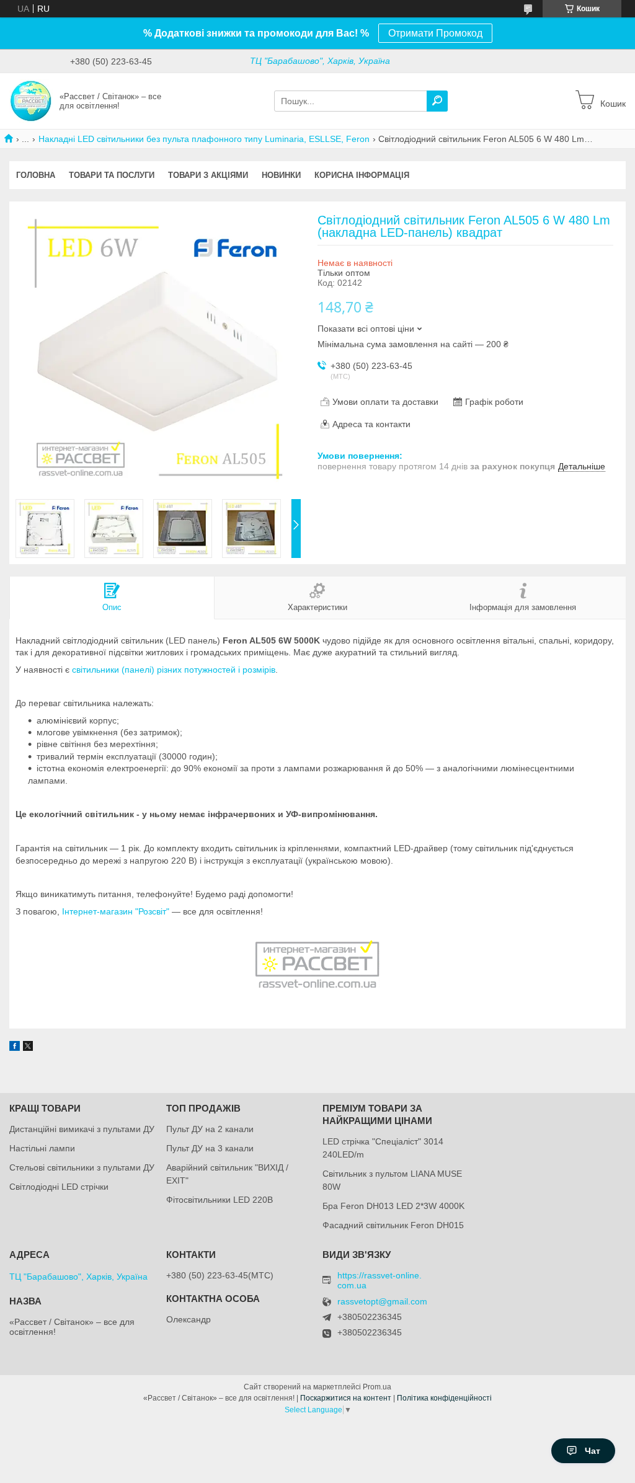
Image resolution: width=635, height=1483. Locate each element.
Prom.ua (377, 1387)
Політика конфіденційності (444, 1398)
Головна (35, 175)
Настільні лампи (42, 1148)
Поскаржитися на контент (345, 1398)
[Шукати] (437, 101)
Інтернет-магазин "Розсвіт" (115, 911)
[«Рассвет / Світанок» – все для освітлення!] (31, 100)
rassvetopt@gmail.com (382, 1301)
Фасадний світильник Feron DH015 (393, 1225)
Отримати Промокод (435, 33)
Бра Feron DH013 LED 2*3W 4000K (393, 1206)
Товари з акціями (208, 175)
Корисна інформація (361, 175)
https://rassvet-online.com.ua (379, 1280)
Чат (592, 1451)
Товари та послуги (111, 175)
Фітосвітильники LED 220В (219, 1200)
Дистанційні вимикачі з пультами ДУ (81, 1129)
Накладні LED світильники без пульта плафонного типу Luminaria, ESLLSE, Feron (204, 139)
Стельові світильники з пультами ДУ (81, 1167)
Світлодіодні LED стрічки (59, 1187)
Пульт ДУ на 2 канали (210, 1129)
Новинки (281, 175)
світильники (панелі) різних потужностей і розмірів (173, 670)
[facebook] (14, 1048)
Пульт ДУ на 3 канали (210, 1148)
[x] (28, 1048)
